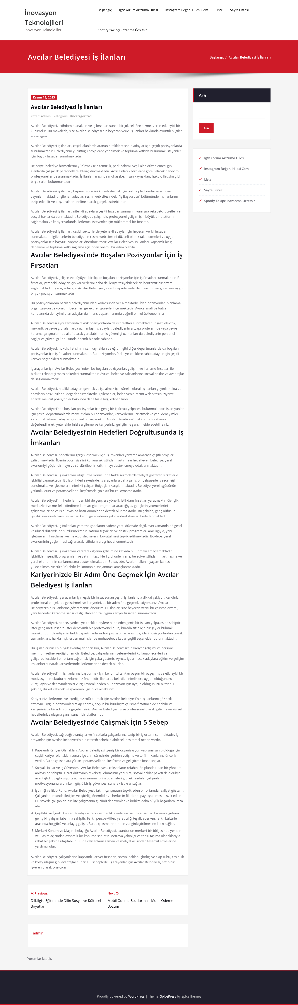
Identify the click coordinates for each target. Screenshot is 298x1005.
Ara (202, 95)
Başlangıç (105, 10)
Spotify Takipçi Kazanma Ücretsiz (122, 30)
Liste (219, 10)
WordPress (136, 996)
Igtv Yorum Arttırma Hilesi (138, 10)
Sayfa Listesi (239, 10)
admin (46, 116)
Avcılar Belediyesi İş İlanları (250, 57)
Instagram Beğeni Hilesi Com (186, 10)
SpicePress (168, 996)
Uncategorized (81, 116)
